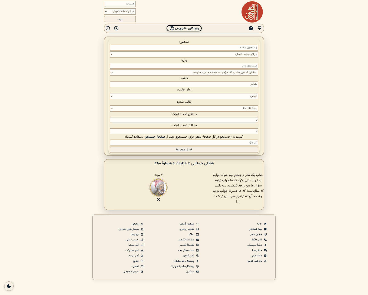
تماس (135, 266)
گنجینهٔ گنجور (187, 245)
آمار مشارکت (132, 250)
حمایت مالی (132, 240)
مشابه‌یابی (257, 256)
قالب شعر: (184, 102)
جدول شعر (256, 234)
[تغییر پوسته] (9, 286)
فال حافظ (257, 240)
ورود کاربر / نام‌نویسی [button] (186, 28)
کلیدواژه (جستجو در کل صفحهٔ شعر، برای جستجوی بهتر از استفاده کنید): (184, 137)
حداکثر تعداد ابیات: (184, 125)
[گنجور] (252, 12)
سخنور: (184, 42)
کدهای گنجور (187, 224)
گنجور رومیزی (187, 229)
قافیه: (184, 78)
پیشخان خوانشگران (184, 261)
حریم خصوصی (131, 272)
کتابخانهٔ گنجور (186, 240)
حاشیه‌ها (257, 250)
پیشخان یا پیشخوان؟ (183, 266)
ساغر (192, 234)
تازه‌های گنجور (255, 261)
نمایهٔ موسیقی (255, 245)
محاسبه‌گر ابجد (186, 250)
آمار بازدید (134, 256)
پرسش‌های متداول (129, 229)
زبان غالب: (184, 89)
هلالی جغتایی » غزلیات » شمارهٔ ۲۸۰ (184, 163)
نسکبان (190, 272)
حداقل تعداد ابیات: (184, 114)
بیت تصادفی (256, 229)
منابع (136, 261)
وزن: (184, 60)
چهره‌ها (135, 234)
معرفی (135, 224)
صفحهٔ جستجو (155, 137)
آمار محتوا (133, 245)
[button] (259, 28)
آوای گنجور (189, 256)
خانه (260, 224)
